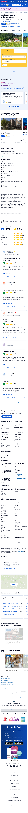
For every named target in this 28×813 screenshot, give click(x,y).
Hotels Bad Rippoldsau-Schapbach (9, 686)
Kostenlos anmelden (21, 9)
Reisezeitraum (5, 54)
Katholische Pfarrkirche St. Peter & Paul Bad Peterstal (11, 603)
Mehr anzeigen (4, 216)
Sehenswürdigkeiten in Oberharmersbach (8, 615)
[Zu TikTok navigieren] (14, 766)
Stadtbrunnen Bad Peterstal (9, 601)
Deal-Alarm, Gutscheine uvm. (14, 778)
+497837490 (8, 571)
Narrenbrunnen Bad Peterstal (10, 611)
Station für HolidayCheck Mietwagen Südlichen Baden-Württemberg (21, 476)
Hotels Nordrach (4, 680)
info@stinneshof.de (10, 568)
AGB (14, 794)
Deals (3, 1)
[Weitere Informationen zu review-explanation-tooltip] (18, 23)
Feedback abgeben (14, 710)
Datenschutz (14, 786)
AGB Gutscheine (14, 797)
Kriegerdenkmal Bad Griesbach (10, 606)
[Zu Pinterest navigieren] (17, 766)
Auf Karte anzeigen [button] (7, 21)
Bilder (19, 30)
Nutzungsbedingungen (14, 783)
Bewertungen (13, 30)
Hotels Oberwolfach (5, 678)
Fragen (24, 30)
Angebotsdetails (20, 551)
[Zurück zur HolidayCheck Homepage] (5, 5)
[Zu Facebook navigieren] (7, 766)
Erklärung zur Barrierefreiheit (14, 800)
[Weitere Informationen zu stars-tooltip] (16, 17)
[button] (11, 40)
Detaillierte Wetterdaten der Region (14, 697)
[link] (22, 5)
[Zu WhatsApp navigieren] (20, 766)
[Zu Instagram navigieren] (11, 766)
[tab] (7, 51)
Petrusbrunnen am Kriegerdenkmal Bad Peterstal (11, 608)
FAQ (14, 772)
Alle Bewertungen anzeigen (13, 402)
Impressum (14, 806)
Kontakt (19, 1)
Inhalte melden (14, 775)
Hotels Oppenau (4, 688)
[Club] (9, 9)
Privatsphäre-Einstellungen (14, 789)
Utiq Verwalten (14, 792)
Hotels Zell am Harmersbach (7, 682)
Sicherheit (14, 803)
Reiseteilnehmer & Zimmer (8, 59)
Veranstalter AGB (14, 780)
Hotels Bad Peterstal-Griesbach (8, 684)
